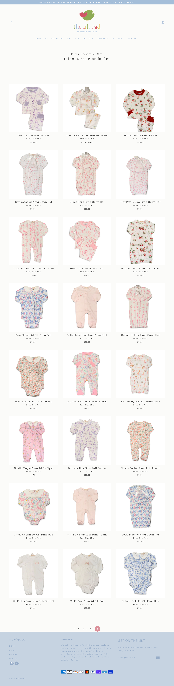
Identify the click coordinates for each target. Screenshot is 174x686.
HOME (39, 39)
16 (90, 629)
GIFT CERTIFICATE (54, 39)
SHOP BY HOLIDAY (105, 39)
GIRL (69, 39)
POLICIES (13, 654)
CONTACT (133, 39)
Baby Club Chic (33, 139)
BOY (77, 39)
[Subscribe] (158, 657)
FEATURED (88, 39)
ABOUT (121, 39)
